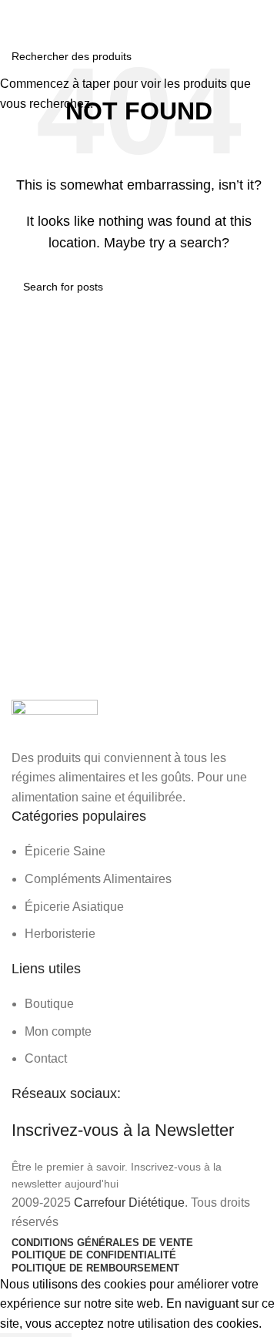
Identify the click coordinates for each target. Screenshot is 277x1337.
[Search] (261, 15)
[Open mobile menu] (18, 15)
